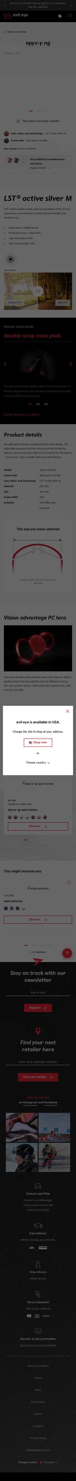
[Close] (67, 711)
